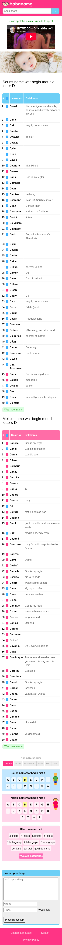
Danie (13, 374)
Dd (11, 506)
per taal (28, 848)
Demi (13, 523)
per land (16, 848)
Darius (13, 255)
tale (47, 763)
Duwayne (15, 211)
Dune (13, 594)
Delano (14, 330)
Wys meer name (13, 409)
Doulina (14, 517)
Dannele (15, 716)
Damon (14, 272)
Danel (13, 448)
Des (12, 391)
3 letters (13, 835)
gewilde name (42, 848)
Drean (13, 290)
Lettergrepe (29, 763)
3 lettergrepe (48, 842)
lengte (18, 763)
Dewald (14, 106)
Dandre (14, 131)
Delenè (14, 640)
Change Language (21, 932)
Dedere (14, 494)
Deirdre (14, 512)
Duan (13, 205)
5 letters (36, 835)
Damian (14, 194)
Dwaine (14, 385)
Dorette (14, 628)
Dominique (16, 657)
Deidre (13, 582)
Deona (13, 693)
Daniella (14, 571)
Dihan (13, 460)
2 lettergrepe (31, 842)
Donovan (15, 353)
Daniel (13, 177)
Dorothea (15, 676)
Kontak (45, 932)
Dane (13, 588)
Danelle (14, 443)
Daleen (14, 380)
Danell (13, 682)
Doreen (14, 688)
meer (55, 763)
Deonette (15, 634)
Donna (14, 500)
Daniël (13, 119)
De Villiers (16, 223)
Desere (14, 483)
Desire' (14, 565)
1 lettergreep (14, 842)
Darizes (14, 554)
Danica (14, 623)
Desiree (14, 577)
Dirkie (13, 261)
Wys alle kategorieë (31, 856)
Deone (13, 711)
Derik (13, 234)
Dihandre (15, 228)
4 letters (25, 835)
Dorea (13, 454)
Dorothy (14, 670)
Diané (13, 728)
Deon (13, 307)
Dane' (13, 705)
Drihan (14, 284)
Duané (13, 739)
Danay (13, 471)
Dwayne (14, 137)
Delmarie (15, 466)
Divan (13, 244)
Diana (13, 600)
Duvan (13, 313)
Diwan (13, 359)
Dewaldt (14, 142)
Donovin (15, 324)
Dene (13, 722)
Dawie (13, 160)
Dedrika (14, 477)
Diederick (15, 336)
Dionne (14, 734)
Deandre (15, 165)
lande (40, 763)
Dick (12, 301)
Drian (13, 154)
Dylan (13, 148)
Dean (13, 188)
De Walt (14, 403)
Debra (13, 489)
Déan (13, 341)
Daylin (13, 318)
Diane (13, 611)
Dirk (12, 125)
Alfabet (8, 763)
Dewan (14, 171)
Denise (14, 617)
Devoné (14, 538)
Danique (15, 605)
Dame (13, 559)
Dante (13, 347)
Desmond (15, 200)
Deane (13, 699)
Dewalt (14, 249)
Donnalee (15, 544)
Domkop (15, 182)
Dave (13, 278)
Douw (13, 295)
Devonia (15, 646)
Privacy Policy (31, 939)
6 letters (48, 835)
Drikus (13, 267)
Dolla (13, 651)
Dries (13, 397)
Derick (13, 217)
